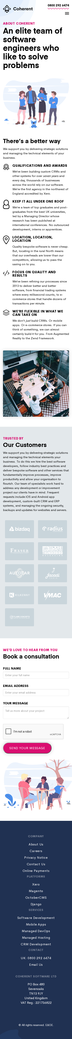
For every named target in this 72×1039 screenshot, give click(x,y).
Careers (36, 851)
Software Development (36, 918)
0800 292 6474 (58, 5)
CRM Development (36, 944)
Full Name (12, 668)
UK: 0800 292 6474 (36, 958)
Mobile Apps (36, 924)
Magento (36, 891)
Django (36, 904)
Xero (36, 884)
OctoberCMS (36, 897)
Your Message (15, 703)
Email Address (15, 686)
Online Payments (36, 871)
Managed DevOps (36, 931)
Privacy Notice (36, 857)
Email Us (36, 965)
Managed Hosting (36, 938)
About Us (36, 844)
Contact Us (36, 864)
